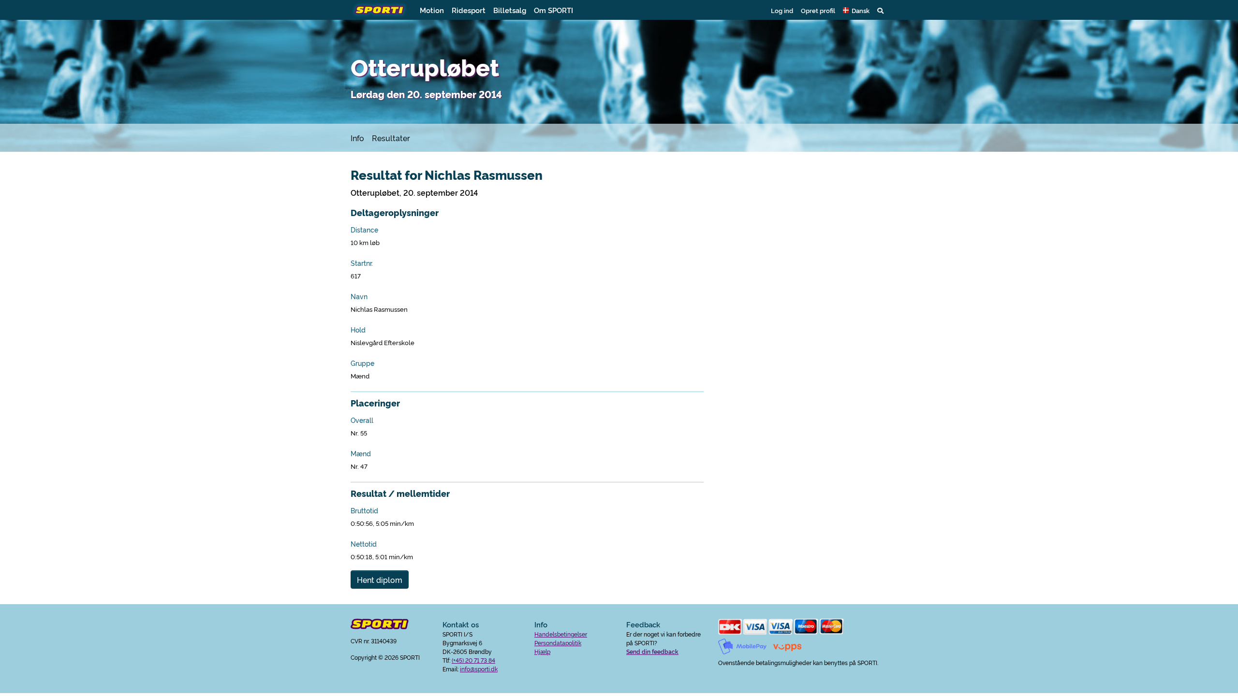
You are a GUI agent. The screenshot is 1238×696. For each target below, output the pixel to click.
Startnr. (362, 263)
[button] (856, 10)
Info (357, 137)
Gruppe (362, 363)
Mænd (361, 453)
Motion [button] (432, 10)
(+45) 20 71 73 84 (473, 660)
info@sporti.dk (479, 669)
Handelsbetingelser (560, 634)
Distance (364, 229)
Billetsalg (509, 10)
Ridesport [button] (469, 10)
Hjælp (542, 651)
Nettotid (364, 544)
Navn (359, 296)
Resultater (391, 137)
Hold (358, 329)
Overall (362, 420)
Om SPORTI (553, 10)
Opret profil (818, 10)
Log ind (782, 10)
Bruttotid (364, 510)
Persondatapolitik (557, 642)
